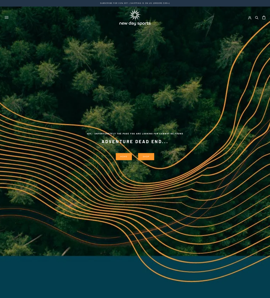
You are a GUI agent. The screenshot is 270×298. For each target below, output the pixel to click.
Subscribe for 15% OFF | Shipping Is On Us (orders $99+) (135, 3)
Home (123, 156)
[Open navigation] (6, 17)
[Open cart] (263, 17)
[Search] (256, 17)
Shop (146, 156)
